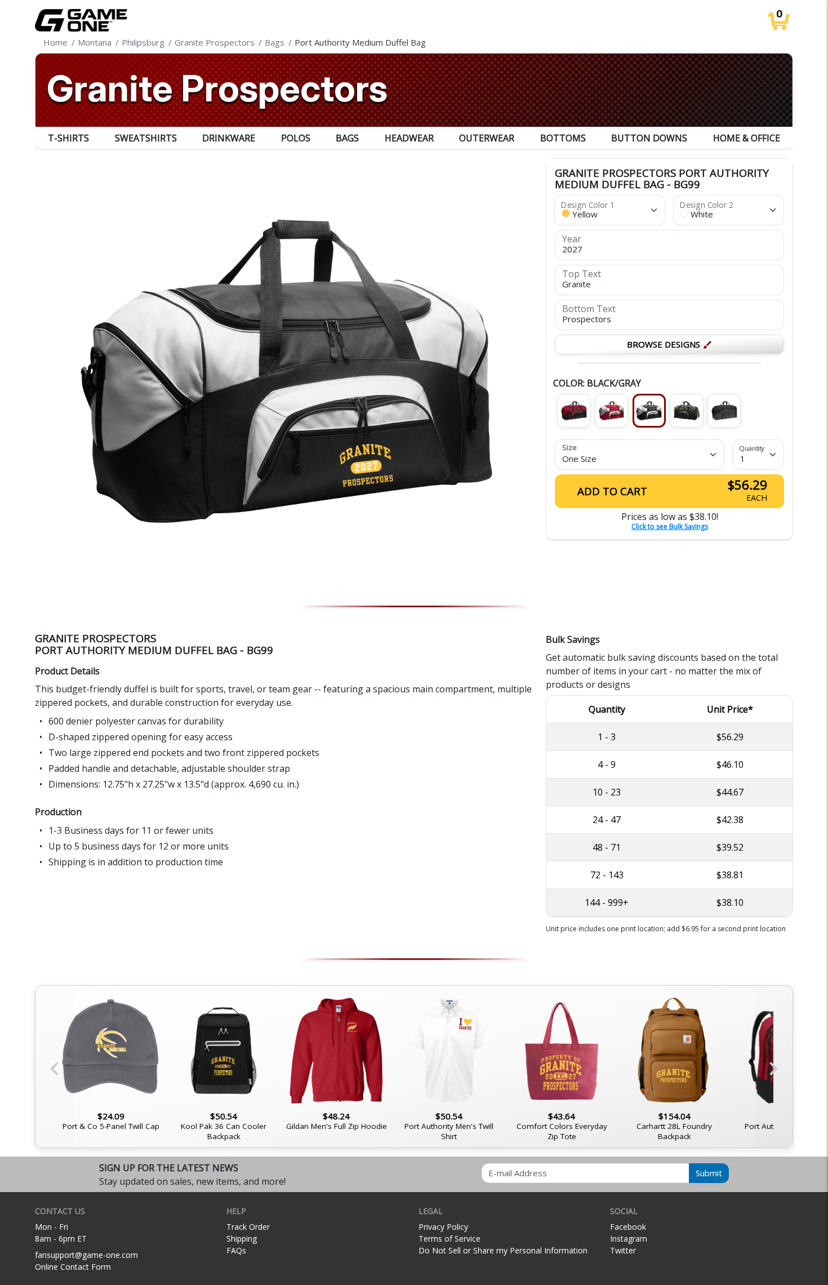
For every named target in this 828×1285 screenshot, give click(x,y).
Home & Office (746, 138)
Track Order (248, 1226)
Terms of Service (449, 1238)
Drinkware (228, 138)
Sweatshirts (146, 138)
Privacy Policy (443, 1226)
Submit (709, 1173)
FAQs (236, 1250)
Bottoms (563, 138)
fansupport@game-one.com (86, 1255)
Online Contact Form (73, 1266)
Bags (347, 138)
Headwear (409, 138)
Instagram (628, 1238)
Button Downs (649, 138)
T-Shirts (68, 138)
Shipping (241, 1238)
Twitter (623, 1250)
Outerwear (486, 138)
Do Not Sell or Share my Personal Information (503, 1250)
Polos (295, 138)
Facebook (628, 1226)
